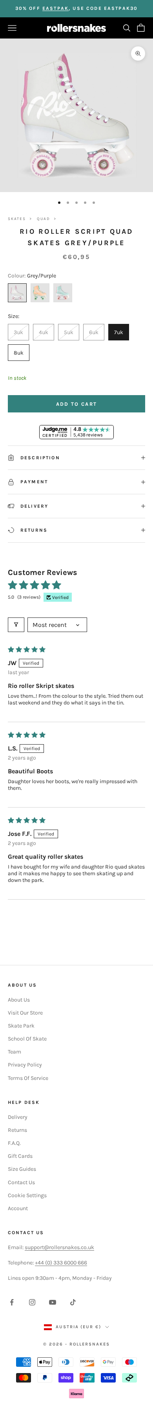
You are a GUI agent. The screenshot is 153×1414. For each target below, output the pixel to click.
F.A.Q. (14, 1143)
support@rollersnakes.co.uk (59, 1247)
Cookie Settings (27, 1195)
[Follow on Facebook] (12, 1302)
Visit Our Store (25, 1012)
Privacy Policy (25, 1064)
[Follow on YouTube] (52, 1302)
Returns (17, 1130)
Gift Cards (20, 1156)
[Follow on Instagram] (32, 1302)
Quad (43, 218)
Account (18, 1208)
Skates (17, 218)
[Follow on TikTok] (73, 1302)
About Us (19, 999)
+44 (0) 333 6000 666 (61, 1262)
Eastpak (55, 8)
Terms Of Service (28, 1078)
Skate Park (21, 1025)
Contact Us (21, 1182)
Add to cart (76, 404)
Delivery (17, 1117)
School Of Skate (27, 1038)
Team (14, 1051)
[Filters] (16, 624)
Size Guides (22, 1169)
